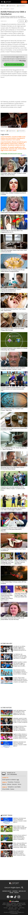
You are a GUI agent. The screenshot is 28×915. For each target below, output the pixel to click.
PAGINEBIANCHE (9, 904)
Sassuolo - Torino (16, 784)
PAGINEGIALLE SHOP (21, 903)
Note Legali (11, 907)
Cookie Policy (21, 907)
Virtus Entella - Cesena (8, 789)
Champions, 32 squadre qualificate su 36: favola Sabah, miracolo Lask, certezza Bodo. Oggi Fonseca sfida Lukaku (14, 148)
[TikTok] (15, 897)
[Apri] (2, 2)
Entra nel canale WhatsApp (15, 64)
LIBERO (4, 903)
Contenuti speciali (6, 891)
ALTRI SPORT (6, 8)
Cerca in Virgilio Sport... (13, 887)
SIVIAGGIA (24, 904)
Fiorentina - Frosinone (14, 782)
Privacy (16, 907)
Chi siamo (5, 907)
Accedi (24, 2)
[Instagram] (19, 897)
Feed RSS (11, 892)
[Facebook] (8, 897)
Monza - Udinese (6, 784)
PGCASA (4, 904)
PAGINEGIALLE (13, 903)
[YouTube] (11, 897)
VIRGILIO (8, 903)
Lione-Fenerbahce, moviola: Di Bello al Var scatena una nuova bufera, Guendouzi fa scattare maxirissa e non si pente (13, 138)
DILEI (20, 904)
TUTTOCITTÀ (15, 904)
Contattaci (15, 891)
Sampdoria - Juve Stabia (14, 787)
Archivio (16, 892)
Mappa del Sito (22, 891)
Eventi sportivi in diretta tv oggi (10, 779)
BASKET (12, 8)
